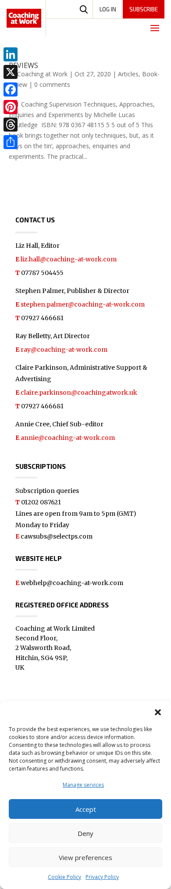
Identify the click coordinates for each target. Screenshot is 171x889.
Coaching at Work (42, 74)
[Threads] (10, 124)
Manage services (83, 785)
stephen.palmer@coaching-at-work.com (83, 304)
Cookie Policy (64, 877)
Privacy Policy (102, 877)
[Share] (10, 142)
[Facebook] (10, 89)
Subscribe (143, 9)
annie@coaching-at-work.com (68, 438)
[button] (157, 712)
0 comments (52, 84)
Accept (85, 809)
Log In (108, 9)
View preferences (85, 857)
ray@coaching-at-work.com (64, 349)
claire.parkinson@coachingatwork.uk (79, 392)
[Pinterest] (10, 107)
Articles (128, 74)
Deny (85, 833)
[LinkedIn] (10, 54)
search (84, 9)
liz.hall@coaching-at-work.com (69, 259)
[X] (10, 72)
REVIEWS (23, 65)
